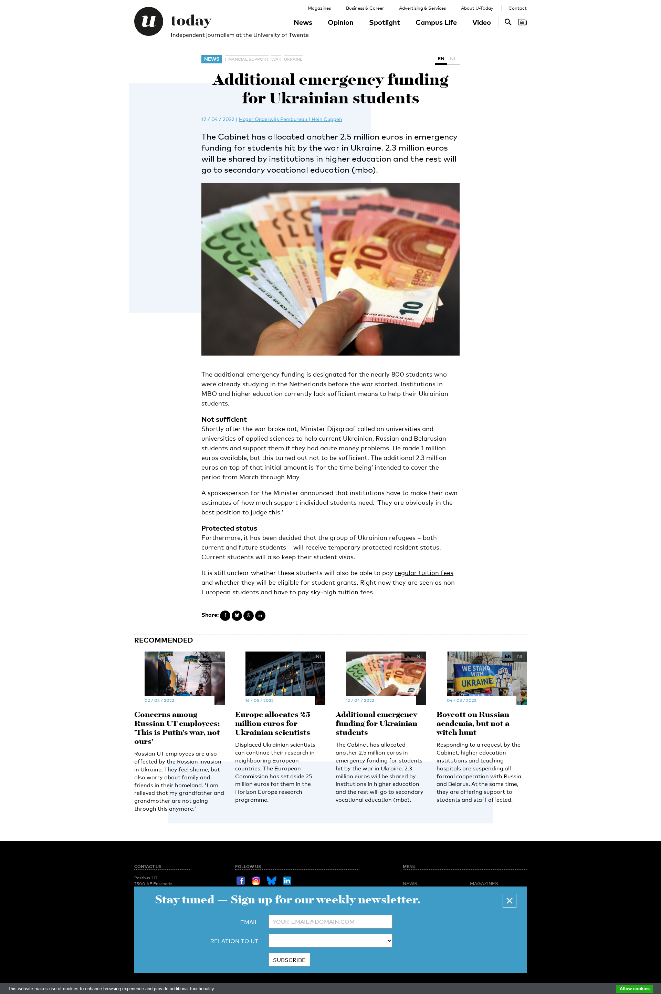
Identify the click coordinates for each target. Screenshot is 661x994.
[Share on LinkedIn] (260, 616)
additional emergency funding (259, 374)
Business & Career (365, 8)
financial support (247, 59)
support (254, 448)
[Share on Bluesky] (237, 616)
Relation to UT (234, 941)
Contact (517, 8)
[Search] (522, 22)
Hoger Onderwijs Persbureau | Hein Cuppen (290, 119)
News (303, 22)
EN (441, 58)
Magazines (319, 8)
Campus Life (436, 22)
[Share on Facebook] (225, 616)
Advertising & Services (422, 8)
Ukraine (293, 59)
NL (453, 58)
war (276, 59)
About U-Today (477, 8)
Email (249, 922)
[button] (509, 901)
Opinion (341, 22)
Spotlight (384, 22)
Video (481, 22)
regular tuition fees (424, 572)
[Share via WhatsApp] (248, 616)
